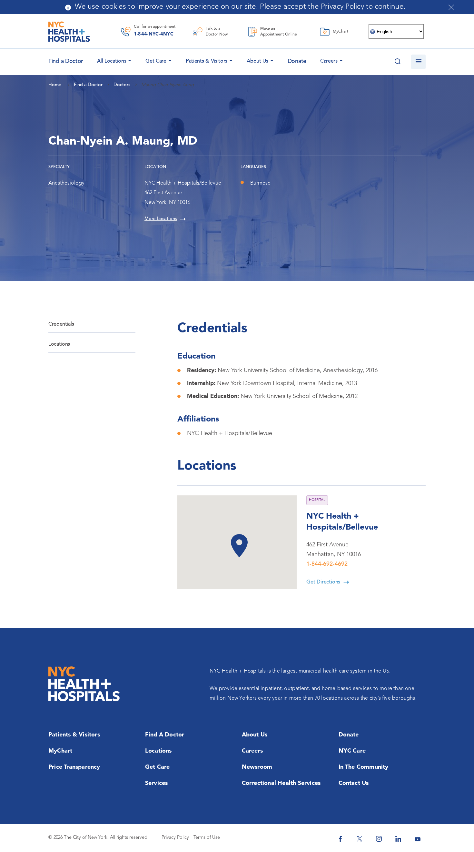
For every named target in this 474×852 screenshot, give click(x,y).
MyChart (60, 751)
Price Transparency (74, 767)
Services (156, 783)
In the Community (364, 767)
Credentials (61, 324)
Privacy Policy (175, 837)
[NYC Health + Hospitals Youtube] (418, 839)
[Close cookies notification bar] (451, 7)
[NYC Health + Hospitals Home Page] (69, 32)
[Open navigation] (418, 62)
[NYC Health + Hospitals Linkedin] (398, 839)
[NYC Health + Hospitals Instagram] (379, 839)
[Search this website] (397, 62)
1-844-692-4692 (327, 564)
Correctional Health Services (281, 783)
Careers (329, 61)
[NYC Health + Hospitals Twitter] (359, 839)
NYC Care (352, 751)
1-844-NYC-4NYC (153, 34)
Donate (297, 61)
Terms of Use (206, 837)
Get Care (155, 61)
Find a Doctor (164, 735)
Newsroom (257, 767)
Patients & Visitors (206, 61)
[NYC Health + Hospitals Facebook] (340, 839)
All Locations (111, 61)
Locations (59, 344)
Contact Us (354, 783)
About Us (257, 61)
